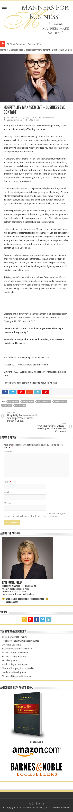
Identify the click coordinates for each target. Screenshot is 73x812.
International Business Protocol (17, 648)
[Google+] (30, 619)
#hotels (7, 405)
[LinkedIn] (48, 619)
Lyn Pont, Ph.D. (13, 118)
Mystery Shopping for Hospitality (18, 668)
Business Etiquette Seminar (15, 652)
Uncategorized (16, 49)
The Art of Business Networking (17, 676)
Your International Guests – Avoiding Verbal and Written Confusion (51, 427)
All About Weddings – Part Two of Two (24, 44)
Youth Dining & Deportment (15, 664)
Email (7, 492)
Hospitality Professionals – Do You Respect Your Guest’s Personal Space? (22, 417)
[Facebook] (36, 619)
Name (7, 482)
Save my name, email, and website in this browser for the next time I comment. (36, 514)
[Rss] (24, 619)
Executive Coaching (11, 644)
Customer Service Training (15, 637)
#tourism (20, 405)
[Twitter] (42, 619)
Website (8, 503)
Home (3, 49)
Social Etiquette (9, 660)
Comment (8, 451)
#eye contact (44, 402)
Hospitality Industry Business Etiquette (20, 641)
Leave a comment (14, 120)
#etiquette (28, 402)
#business (13, 402)
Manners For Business (45, 12)
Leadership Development (14, 672)
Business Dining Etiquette (14, 656)
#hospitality (60, 402)
